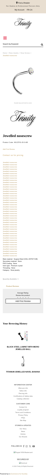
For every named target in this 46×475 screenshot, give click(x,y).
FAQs (23, 418)
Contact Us (23, 407)
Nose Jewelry (14, 53)
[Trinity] (23, 24)
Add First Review (9, 149)
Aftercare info (23, 388)
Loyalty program (23, 410)
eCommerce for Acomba (18, 474)
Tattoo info (23, 391)
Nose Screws (25, 53)
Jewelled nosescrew (10, 162)
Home (5, 53)
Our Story (23, 429)
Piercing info (23, 393)
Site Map (23, 420)
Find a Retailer (24, 3)
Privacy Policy (23, 415)
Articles (23, 434)
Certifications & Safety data (23, 396)
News (23, 431)
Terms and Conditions (23, 412)
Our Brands (23, 437)
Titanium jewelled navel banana (23, 372)
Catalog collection (23, 399)
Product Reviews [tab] (12, 286)
